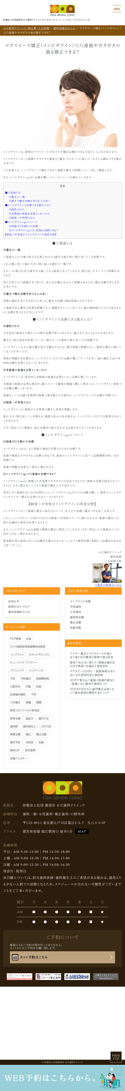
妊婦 (38, 686)
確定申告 (15, 742)
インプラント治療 (80, 601)
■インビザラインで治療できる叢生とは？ (28, 205)
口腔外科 (15, 686)
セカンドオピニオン (39, 654)
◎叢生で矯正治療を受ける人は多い (30, 201)
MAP (82, 831)
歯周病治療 (77, 617)
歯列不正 (44, 718)
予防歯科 (75, 606)
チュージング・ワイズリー (23, 662)
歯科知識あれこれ (19, 612)
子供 (33, 694)
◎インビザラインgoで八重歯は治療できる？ (33, 230)
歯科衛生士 (29, 726)
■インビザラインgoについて (21, 222)
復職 (38, 702)
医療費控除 (42, 678)
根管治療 (15, 718)
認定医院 (30, 750)
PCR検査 (15, 638)
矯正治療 (75, 622)
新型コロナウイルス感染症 (25, 710)
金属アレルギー (18, 758)
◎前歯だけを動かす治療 (23, 226)
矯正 (28, 734)
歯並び (29, 718)
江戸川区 (46, 726)
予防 (12, 678)
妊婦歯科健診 (18, 694)
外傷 (28, 686)
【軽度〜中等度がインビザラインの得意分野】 (30, 234)
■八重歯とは (13, 192)
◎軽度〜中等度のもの (22, 218)
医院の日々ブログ (19, 606)
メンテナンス (36, 670)
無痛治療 (15, 734)
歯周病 (14, 726)
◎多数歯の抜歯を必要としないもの (29, 213)
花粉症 (29, 742)
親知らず (15, 750)
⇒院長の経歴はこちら (108, 585)
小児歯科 (75, 612)
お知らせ (13, 601)
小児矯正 (15, 702)
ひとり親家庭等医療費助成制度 (27, 646)
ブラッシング (17, 670)
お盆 (28, 638)
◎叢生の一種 (17, 197)
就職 (28, 702)
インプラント (17, 654)
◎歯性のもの (16, 209)
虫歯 (41, 742)
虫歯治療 (75, 627)
